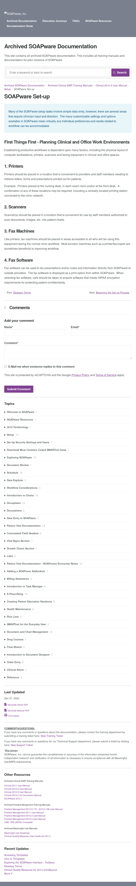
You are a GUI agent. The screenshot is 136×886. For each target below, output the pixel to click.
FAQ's (76, 21)
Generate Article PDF (18, 704)
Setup (7, 89)
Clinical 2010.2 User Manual (111, 85)
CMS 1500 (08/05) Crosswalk (18, 822)
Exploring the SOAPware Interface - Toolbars (29, 862)
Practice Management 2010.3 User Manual (25, 815)
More (7, 873)
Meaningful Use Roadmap (17, 832)
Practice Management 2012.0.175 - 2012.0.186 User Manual (33, 809)
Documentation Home (20, 26)
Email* (75, 327)
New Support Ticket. (22, 745)
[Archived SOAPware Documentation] (15, 14)
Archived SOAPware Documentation (24, 85)
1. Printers (13, 166)
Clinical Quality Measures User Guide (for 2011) (27, 836)
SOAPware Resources (98, 21)
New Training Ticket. (52, 736)
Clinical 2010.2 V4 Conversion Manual (22, 795)
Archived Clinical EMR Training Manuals (70, 85)
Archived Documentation (22, 21)
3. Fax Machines (19, 230)
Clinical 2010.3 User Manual (18, 788)
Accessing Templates (16, 855)
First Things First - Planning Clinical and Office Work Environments (66, 141)
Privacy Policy (80, 375)
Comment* (11, 343)
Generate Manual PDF (18, 710)
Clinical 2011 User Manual (17, 785)
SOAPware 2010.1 (13, 798)
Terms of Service (106, 375)
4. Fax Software (18, 260)
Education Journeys (54, 21)
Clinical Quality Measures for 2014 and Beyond (30, 870)
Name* (8, 327)
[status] (68, 118)
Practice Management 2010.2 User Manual (25, 818)
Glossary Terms (22, 292)
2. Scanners (15, 206)
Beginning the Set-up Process (112, 292)
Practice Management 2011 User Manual (24, 812)
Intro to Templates (14, 858)
